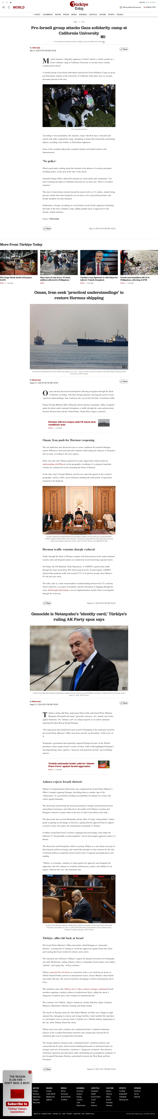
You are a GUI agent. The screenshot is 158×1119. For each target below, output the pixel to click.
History (108, 1091)
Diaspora (36, 1099)
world (19, 7)
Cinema (109, 1094)
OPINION (137, 1088)
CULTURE (102, 14)
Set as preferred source (132, 7)
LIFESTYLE (93, 14)
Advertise (77, 1113)
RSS (83, 1113)
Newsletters (46, 1113)
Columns (137, 1091)
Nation (50, 769)
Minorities (36, 1102)
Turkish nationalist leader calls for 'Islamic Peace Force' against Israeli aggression (71, 765)
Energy (79, 1096)
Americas (64, 1094)
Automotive (81, 1105)
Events (108, 1099)
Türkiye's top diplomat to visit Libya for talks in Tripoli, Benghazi (99, 278)
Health (93, 1094)
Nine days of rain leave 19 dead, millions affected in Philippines (55, 278)
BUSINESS (83, 14)
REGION (66, 14)
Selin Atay (36, 48)
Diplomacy (36, 1096)
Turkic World (50, 1094)
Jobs (63, 1113)
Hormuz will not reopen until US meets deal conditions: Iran (72, 423)
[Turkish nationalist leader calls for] (104, 764)
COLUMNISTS (48, 14)
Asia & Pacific (66, 1096)
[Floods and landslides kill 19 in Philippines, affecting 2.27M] (139, 262)
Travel (93, 1099)
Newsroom (36, 380)
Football (122, 1091)
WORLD (74, 14)
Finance (79, 1094)
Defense (36, 1094)
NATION (58, 14)
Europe (48, 1091)
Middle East (50, 1096)
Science (94, 1105)
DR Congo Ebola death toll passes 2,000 (16, 278)
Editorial (137, 1096)
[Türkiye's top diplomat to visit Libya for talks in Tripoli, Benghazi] (99, 262)
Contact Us (56, 1113)
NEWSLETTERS (151, 7)
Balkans (49, 1099)
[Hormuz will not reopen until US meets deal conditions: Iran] (104, 423)
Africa (63, 1091)
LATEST (37, 14)
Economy (80, 1091)
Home (75, 22)
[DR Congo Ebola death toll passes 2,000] (19, 262)
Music (108, 1096)
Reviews (109, 1105)
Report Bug (90, 1113)
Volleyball (122, 1096)
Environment (95, 1096)
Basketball (123, 1094)
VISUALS (120, 14)
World (83, 22)
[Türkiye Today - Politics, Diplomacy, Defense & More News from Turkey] (79, 6)
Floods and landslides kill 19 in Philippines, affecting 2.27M (135, 278)
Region (50, 428)
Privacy (69, 1113)
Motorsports (123, 1099)
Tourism (80, 1099)
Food (93, 1102)
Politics (35, 1091)
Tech (78, 1102)
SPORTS (111, 14)
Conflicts (64, 1099)
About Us (37, 1113)
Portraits (109, 1102)
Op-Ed (136, 1094)
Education (94, 1091)
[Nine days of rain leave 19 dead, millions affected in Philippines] (59, 262)
